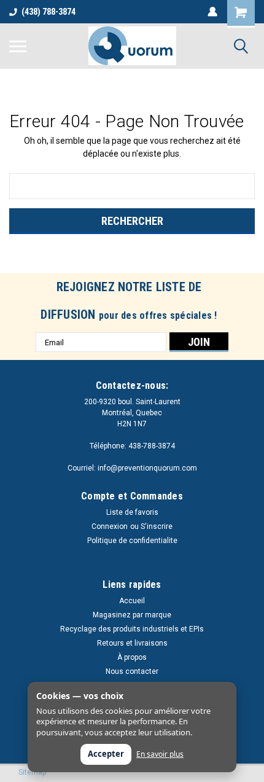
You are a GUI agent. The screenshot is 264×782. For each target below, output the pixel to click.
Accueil (132, 600)
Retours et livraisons (132, 643)
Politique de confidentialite (132, 540)
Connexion (109, 526)
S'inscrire (157, 526)
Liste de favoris (132, 512)
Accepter (106, 753)
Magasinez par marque (132, 615)
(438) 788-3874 (48, 12)
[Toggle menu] (17, 46)
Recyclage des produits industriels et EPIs (132, 629)
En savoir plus (160, 754)
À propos (132, 657)
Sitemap (32, 772)
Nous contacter (132, 671)
